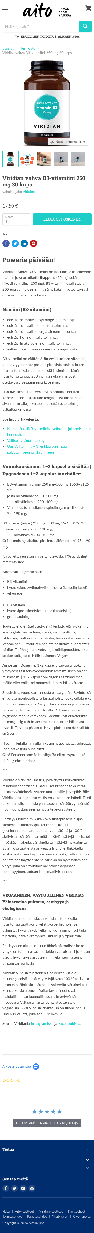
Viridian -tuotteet (51, 1211)
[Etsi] (85, 26)
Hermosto (27, 48)
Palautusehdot (37, 1216)
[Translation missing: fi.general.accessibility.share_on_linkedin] (24, 243)
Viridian (29, 191)
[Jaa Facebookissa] (6, 243)
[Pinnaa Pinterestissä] (33, 243)
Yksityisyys (60, 1216)
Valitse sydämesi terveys (26, 440)
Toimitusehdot (12, 1216)
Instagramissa (42, 1023)
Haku (6, 1211)
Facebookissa (69, 1023)
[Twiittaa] (15, 243)
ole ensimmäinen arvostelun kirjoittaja (47, 1123)
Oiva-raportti (82, 1216)
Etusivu (8, 48)
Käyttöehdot (76, 1211)
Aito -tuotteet (24, 1211)
